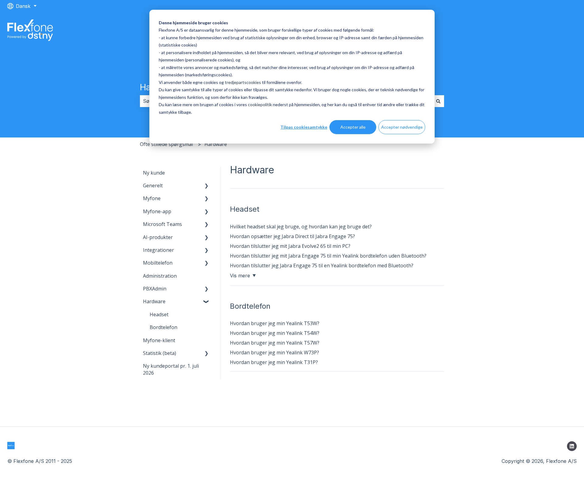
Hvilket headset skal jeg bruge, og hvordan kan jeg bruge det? (301, 226)
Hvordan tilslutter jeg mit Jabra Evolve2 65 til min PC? (290, 246)
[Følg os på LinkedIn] (572, 446)
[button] (206, 186)
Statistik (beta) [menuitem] (159, 353)
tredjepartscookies (243, 82)
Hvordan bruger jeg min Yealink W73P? (274, 352)
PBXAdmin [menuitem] (154, 288)
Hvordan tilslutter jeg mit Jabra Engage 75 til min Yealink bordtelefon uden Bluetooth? (328, 255)
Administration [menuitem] (160, 276)
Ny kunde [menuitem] (154, 172)
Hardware (215, 144)
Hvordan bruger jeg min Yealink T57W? (274, 342)
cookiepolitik (260, 104)
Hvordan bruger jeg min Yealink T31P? (274, 362)
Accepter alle (353, 127)
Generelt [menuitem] (153, 185)
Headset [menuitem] (159, 314)
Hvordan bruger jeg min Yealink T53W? (274, 323)
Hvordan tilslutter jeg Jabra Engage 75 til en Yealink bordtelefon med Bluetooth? (321, 265)
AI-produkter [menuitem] (158, 237)
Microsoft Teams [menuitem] (162, 224)
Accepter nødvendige (402, 127)
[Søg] (438, 101)
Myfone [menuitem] (152, 198)
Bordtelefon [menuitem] (163, 327)
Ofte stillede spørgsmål (166, 144)
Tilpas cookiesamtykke (303, 127)
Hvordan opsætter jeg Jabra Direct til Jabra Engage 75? (292, 236)
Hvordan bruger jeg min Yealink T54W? (274, 333)
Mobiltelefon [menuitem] (157, 262)
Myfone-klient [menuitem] (159, 340)
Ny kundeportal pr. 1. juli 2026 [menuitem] (171, 369)
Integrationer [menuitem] (158, 250)
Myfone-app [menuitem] (157, 211)
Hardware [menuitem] (154, 301)
